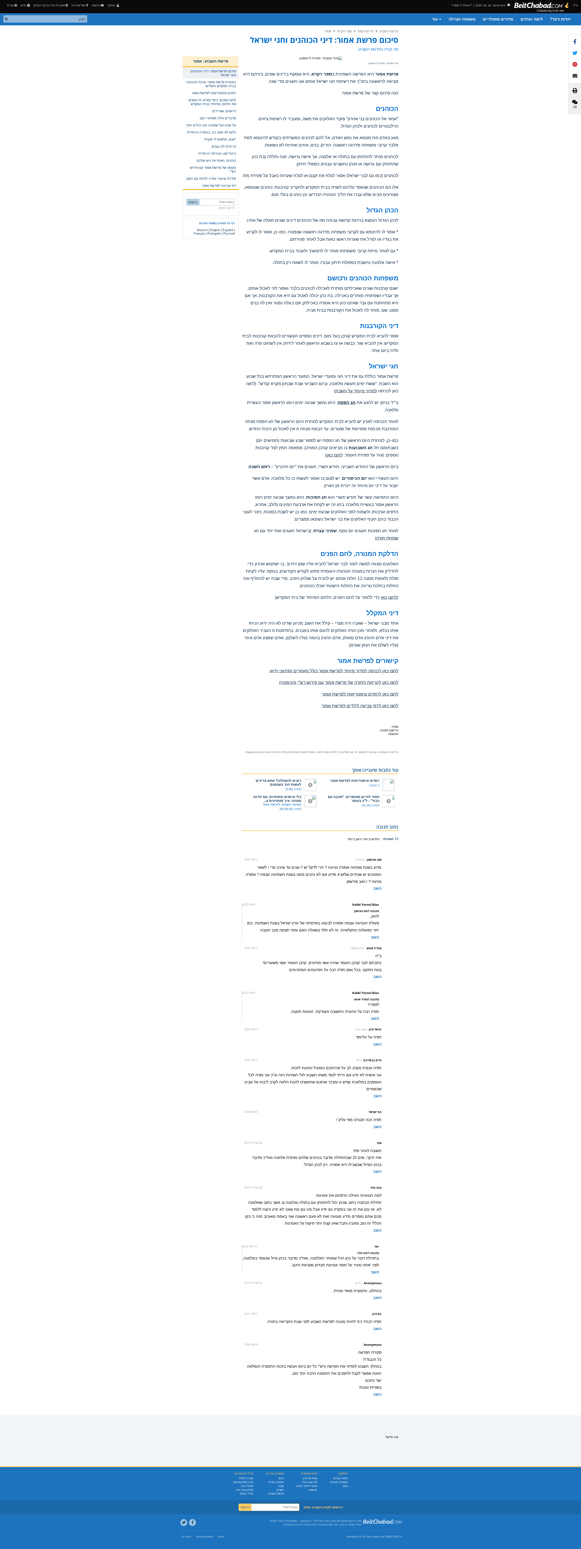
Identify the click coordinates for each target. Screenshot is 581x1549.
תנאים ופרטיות (204, 1536)
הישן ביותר (354, 839)
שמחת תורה (387, 538)
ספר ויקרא (344, 31)
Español (228, 230)
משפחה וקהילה (462, 19)
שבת (281, 1486)
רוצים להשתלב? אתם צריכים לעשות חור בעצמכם (278, 782)
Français (199, 233)
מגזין (345, 1486)
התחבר (111, 5)
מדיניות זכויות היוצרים (274, 752)
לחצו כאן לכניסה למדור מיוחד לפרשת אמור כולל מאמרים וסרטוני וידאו (334, 671)
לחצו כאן (334, 455)
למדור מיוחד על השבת (356, 391)
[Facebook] (192, 1522)
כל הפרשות (365, 31)
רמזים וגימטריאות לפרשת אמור (354, 780)
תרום (23, 5)
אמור (327, 31)
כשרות (280, 1490)
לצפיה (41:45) (370, 805)
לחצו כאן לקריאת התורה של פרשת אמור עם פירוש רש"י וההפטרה (338, 683)
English (215, 230)
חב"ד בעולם (246, 1493)
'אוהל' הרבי (247, 1486)
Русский (229, 233)
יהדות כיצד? (560, 19)
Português (214, 233)
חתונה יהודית (276, 1482)
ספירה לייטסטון (376, 63)
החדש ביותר (371, 839)
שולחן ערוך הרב (244, 1490)
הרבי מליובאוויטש (243, 1482)
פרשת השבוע (388, 31)
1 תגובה (374, 785)
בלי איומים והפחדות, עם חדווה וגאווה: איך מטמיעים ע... (277, 799)
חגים (281, 1478)
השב (377, 888)
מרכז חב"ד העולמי (279, 1521)
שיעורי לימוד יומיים (306, 1486)
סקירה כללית (246, 1478)
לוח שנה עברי (309, 1482)
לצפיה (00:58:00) (290, 809)
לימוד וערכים (532, 19)
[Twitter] (183, 1522)
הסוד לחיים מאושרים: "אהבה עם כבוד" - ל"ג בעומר (353, 799)
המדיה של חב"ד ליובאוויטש (362, 1536)
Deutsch (202, 230)
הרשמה (312, 1490)
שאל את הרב (78, 5)
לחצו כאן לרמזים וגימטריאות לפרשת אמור (360, 694)
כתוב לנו (186, 1536)
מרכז (382, 1536)
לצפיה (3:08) (293, 789)
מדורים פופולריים (498, 19)
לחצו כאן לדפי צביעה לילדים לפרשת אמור (360, 706)
